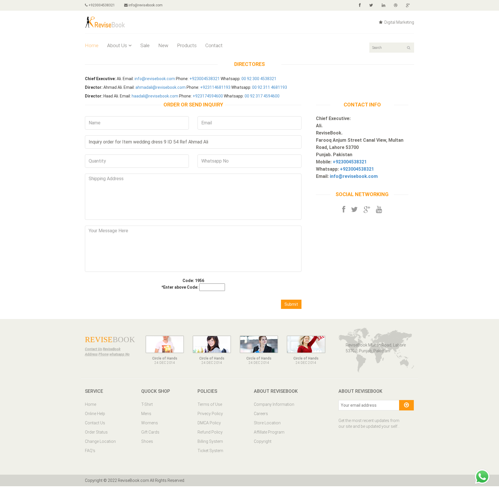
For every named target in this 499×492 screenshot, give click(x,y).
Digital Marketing (398, 22)
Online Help (95, 413)
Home (91, 45)
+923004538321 (101, 5)
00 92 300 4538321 (258, 78)
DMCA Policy (209, 423)
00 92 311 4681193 (269, 87)
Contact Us (95, 423)
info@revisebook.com (146, 5)
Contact (214, 45)
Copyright (262, 441)
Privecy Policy (210, 413)
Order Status (96, 432)
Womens (149, 423)
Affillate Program (269, 432)
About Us (117, 45)
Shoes (147, 441)
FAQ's (90, 450)
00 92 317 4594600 (262, 96)
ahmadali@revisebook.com (160, 87)
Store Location (267, 423)
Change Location (100, 441)
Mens (146, 413)
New (163, 45)
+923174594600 (208, 96)
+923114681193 (215, 87)
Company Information (274, 404)
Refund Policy (210, 432)
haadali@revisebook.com (155, 96)
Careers (261, 413)
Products (187, 45)
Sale (145, 45)
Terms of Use (210, 404)
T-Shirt (147, 404)
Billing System (210, 441)
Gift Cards (150, 432)
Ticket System (210, 450)
